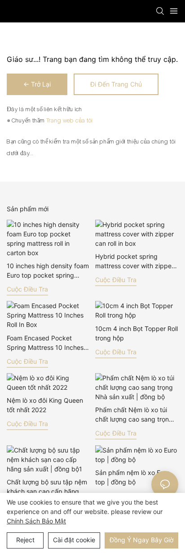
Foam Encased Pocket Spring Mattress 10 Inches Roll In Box (45, 343)
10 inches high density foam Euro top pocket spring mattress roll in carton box (48, 271)
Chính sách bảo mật (36, 521)
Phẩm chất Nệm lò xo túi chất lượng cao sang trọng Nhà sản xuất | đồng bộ (134, 415)
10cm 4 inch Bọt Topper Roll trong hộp (136, 333)
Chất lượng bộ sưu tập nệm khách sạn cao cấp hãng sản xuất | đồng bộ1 (47, 487)
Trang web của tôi (69, 120)
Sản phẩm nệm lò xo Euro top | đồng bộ (132, 477)
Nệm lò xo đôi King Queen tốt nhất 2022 (45, 405)
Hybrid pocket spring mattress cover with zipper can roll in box (134, 261)
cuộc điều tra (27, 289)
